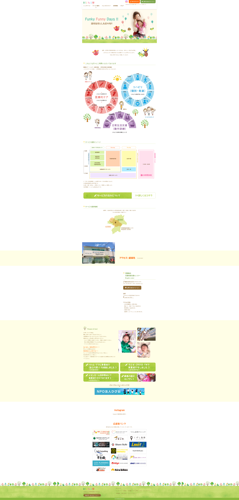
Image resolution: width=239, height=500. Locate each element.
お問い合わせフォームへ (133, 287)
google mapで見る (128, 297)
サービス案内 (135, 490)
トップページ (86, 5)
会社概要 (129, 490)
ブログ (122, 5)
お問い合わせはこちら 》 (92, 495)
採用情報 (115, 5)
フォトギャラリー (106, 5)
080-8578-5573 (129, 282)
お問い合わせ (124, 493)
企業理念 (125, 490)
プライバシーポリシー (132, 493)
